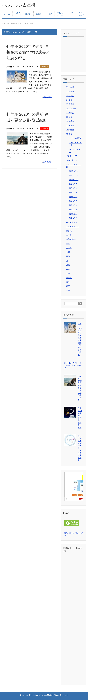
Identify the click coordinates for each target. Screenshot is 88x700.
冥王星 (69, 235)
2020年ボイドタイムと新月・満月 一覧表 (72, 365)
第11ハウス (73, 175)
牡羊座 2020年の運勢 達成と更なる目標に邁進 (80, 388)
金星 (68, 290)
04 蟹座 (69, 100)
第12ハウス (73, 180)
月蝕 (68, 265)
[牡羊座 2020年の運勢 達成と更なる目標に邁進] (17, 143)
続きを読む (47, 97)
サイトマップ (81, 14)
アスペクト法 (60, 14)
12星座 (28, 14)
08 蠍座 (69, 117)
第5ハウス (73, 201)
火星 (68, 282)
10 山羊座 (70, 126)
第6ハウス (73, 205)
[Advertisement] (76, 55)
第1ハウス (73, 184)
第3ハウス (73, 192)
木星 (68, 269)
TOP (11, 23)
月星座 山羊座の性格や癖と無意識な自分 (80, 418)
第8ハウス (73, 214)
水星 (68, 273)
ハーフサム (70, 14)
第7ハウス (73, 209)
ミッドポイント (72, 227)
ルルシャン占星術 (18, 5)
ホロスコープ (17, 14)
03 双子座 (70, 96)
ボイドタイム (71, 222)
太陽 (68, 252)
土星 (68, 244)
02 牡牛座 (44, 67)
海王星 (69, 278)
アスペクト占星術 (73, 138)
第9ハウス (73, 218)
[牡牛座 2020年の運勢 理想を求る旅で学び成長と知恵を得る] (16, 81)
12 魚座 (69, 134)
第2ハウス (73, 188)
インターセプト (72, 156)
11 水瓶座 (70, 130)
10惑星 (39, 14)
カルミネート (71, 160)
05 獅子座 (70, 104)
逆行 (68, 286)
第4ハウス (73, 197)
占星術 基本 (71, 239)
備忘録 (69, 231)
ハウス (49, 14)
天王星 (69, 248)
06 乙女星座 (71, 109)
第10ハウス (73, 171)
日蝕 (68, 256)
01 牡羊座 (44, 129)
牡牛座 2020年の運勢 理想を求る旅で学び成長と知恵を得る (28, 52)
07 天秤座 (70, 113)
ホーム (7, 14)
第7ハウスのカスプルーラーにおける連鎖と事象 (80, 448)
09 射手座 (70, 121)
